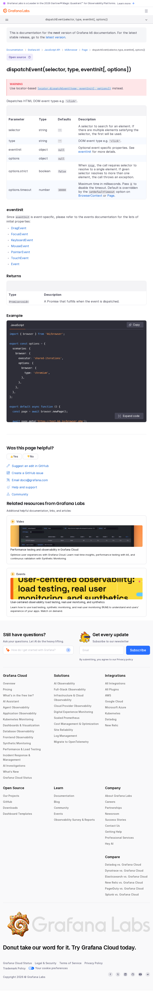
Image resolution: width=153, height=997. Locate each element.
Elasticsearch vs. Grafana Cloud (126, 876)
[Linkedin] (125, 974)
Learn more (124, 3)
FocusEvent (19, 234)
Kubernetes (112, 713)
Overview (9, 683)
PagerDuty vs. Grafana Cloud (124, 888)
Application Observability (19, 713)
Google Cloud (114, 701)
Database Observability (18, 731)
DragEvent (18, 228)
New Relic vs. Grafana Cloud (124, 882)
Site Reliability (63, 729)
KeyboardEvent (22, 240)
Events (58, 813)
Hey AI (109, 843)
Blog (57, 801)
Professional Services (119, 837)
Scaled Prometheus (66, 717)
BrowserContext (90, 195)
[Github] (133, 974)
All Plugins (112, 689)
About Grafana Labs (118, 795)
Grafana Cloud (100, 947)
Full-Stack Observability (70, 689)
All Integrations (115, 683)
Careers (110, 801)
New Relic (111, 725)
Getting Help (113, 831)
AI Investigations (14, 765)
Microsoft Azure (115, 707)
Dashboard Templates (17, 813)
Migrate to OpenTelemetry (71, 741)
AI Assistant (11, 701)
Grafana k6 (34, 49)
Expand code (131, 415)
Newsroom (112, 813)
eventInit (84, 151)
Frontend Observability (18, 737)
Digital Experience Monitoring (73, 711)
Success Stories (115, 819)
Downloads (10, 807)
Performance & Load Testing (22, 749)
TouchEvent (20, 258)
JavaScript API (52, 49)
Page (85, 49)
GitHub (7, 801)
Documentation (15, 49)
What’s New (11, 771)
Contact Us (112, 825)
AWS (108, 695)
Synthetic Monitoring (17, 743)
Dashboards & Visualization (21, 725)
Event (15, 264)
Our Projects (11, 795)
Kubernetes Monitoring (18, 719)
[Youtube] (140, 974)
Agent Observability (16, 707)
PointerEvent (20, 252)
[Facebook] (110, 974)
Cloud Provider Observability (72, 705)
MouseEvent (20, 246)
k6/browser (71, 49)
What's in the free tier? (18, 695)
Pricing (7, 689)
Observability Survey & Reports (74, 819)
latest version (55, 37)
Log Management (65, 735)
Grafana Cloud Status (17, 777)
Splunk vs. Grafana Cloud (122, 894)
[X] (118, 974)
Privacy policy (125, 659)
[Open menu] (146, 11)
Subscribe (138, 650)
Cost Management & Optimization (76, 723)
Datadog (110, 719)
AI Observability (64, 683)
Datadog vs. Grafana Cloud (123, 864)
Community (61, 807)
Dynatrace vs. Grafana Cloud (124, 870)
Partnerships (113, 807)
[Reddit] (148, 974)
